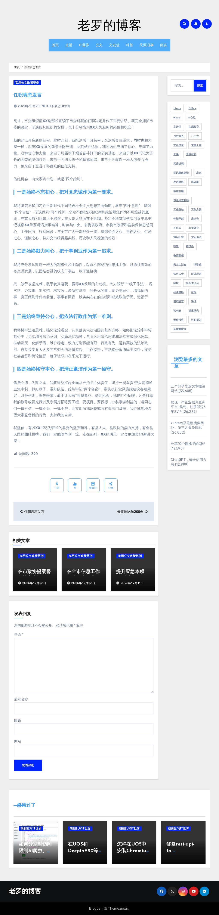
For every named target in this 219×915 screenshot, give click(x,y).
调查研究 (194, 310)
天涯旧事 (146, 45)
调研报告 (178, 319)
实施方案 (178, 191)
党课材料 (191, 154)
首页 (55, 45)
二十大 (195, 135)
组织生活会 (192, 283)
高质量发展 (179, 329)
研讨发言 (196, 273)
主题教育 (194, 126)
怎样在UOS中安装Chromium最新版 (133, 851)
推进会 (190, 246)
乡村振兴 (178, 135)
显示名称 (21, 699)
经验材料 (178, 292)
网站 (17, 741)
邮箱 (17, 720)
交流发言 (178, 145)
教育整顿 (178, 255)
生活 (69, 45)
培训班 (195, 181)
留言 (163, 45)
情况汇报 (178, 237)
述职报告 (196, 319)
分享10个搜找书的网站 (188, 444)
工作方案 (196, 209)
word (176, 117)
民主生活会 (179, 264)
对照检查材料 (181, 200)
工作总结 (178, 209)
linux (177, 108)
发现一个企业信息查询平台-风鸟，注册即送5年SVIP (188, 407)
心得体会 (194, 227)
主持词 (177, 126)
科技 (176, 283)
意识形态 (196, 237)
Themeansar (118, 908)
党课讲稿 (178, 163)
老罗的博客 (109, 25)
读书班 (177, 310)
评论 (18, 635)
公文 (99, 45)
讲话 (193, 301)
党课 (176, 154)
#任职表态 (53, 106)
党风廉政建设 (181, 172)
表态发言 (178, 301)
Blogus (94, 908)
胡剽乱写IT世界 (31, 828)
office (192, 108)
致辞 (193, 292)
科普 (129, 45)
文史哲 (114, 45)
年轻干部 (178, 218)
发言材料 (178, 181)
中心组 (191, 117)
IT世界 (84, 45)
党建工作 (196, 145)
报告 (176, 246)
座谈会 (195, 218)
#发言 (66, 106)
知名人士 (178, 273)
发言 (198, 172)
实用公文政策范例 (27, 82)
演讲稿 (197, 264)
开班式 (177, 227)
